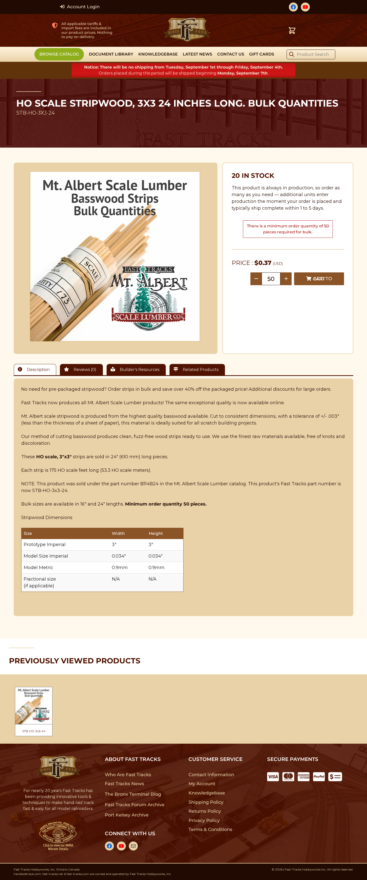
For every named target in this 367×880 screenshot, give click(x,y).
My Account (201, 783)
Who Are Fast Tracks (128, 774)
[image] (115, 256)
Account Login (83, 7)
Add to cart (322, 279)
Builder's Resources (139, 369)
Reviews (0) (84, 369)
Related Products (200, 369)
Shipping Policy (206, 802)
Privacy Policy (204, 820)
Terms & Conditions (210, 829)
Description (38, 369)
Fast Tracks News (124, 783)
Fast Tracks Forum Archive (134, 804)
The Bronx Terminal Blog (133, 794)
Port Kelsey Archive (126, 815)
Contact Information (211, 774)
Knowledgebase (206, 793)
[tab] (36, 369)
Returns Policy (204, 811)
